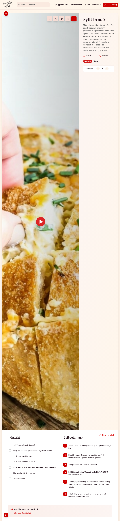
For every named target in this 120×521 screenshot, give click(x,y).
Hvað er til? (96, 5)
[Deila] (55, 18)
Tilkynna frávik (108, 435)
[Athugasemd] (67, 18)
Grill (88, 5)
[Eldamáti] (49, 18)
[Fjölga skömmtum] (107, 68)
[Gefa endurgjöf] (6, 515)
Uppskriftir (61, 5)
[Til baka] (6, 13)
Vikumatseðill (76, 5)
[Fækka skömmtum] (98, 68)
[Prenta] (61, 18)
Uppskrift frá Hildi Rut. (22, 513)
